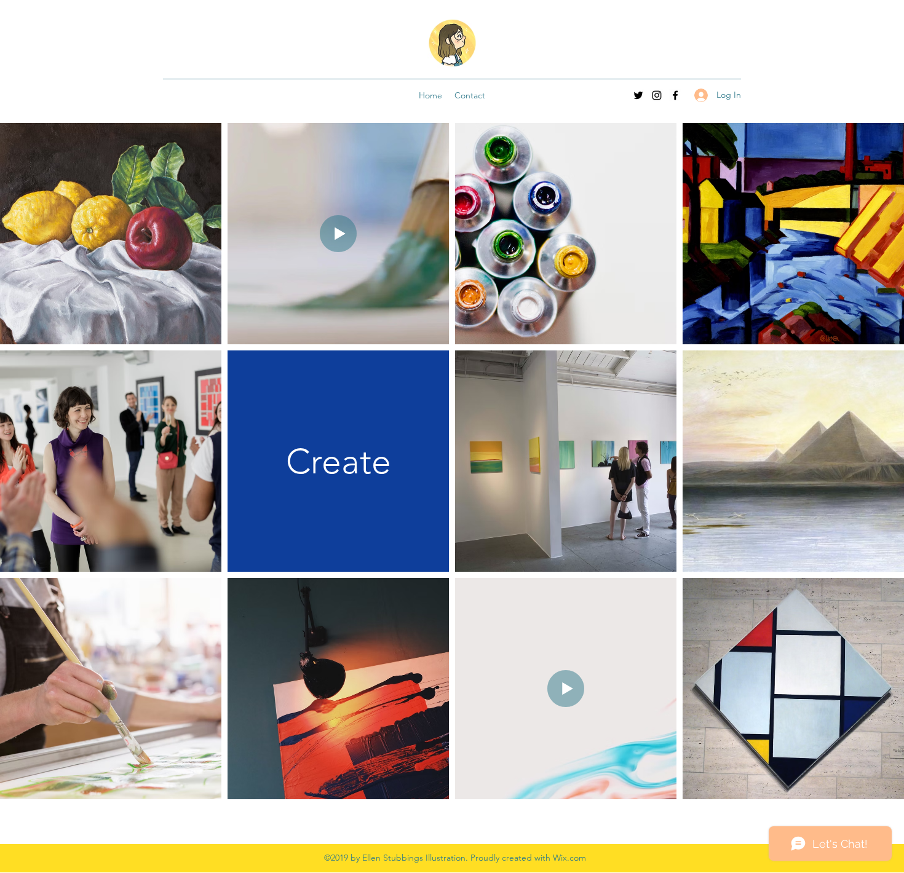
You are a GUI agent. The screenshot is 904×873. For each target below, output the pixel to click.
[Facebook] (675, 95)
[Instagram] (657, 95)
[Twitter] (638, 95)
